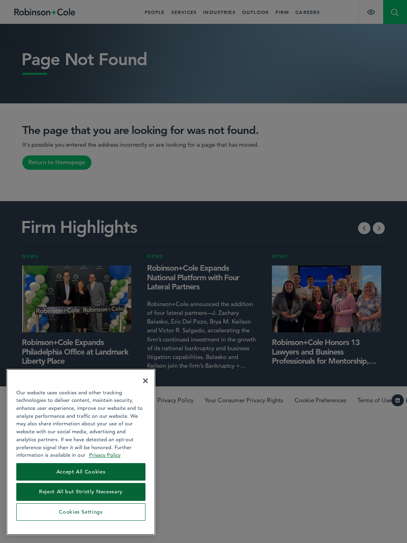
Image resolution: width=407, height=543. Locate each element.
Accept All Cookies (81, 471)
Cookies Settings (81, 511)
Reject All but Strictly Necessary (81, 491)
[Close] (145, 381)
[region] (80, 452)
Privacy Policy (104, 455)
